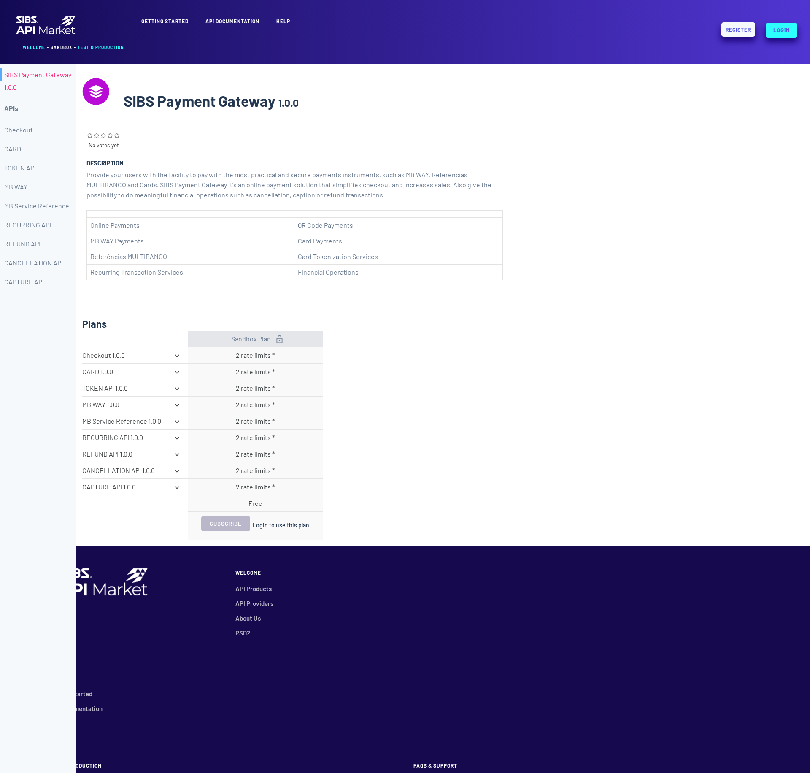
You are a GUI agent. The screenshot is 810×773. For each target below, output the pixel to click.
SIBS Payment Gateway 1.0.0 (37, 80)
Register (738, 29)
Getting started (165, 21)
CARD (12, 149)
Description (104, 163)
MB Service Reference (36, 206)
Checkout (18, 130)
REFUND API (22, 244)
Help (283, 21)
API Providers (254, 603)
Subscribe (226, 523)
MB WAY (15, 187)
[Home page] (45, 33)
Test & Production (101, 47)
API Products (253, 588)
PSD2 (242, 633)
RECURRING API (27, 225)
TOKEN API (20, 168)
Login (781, 28)
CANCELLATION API (33, 263)
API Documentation (232, 21)
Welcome (34, 47)
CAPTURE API (24, 282)
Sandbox (61, 47)
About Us (248, 618)
